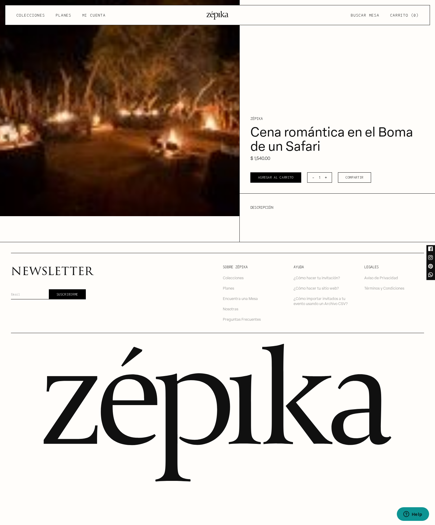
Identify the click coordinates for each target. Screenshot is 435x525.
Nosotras (230, 308)
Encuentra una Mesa (240, 298)
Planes (63, 15)
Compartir (354, 177)
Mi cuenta (94, 15)
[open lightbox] (119, 108)
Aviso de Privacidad (381, 277)
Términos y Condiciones (384, 287)
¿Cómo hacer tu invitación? (317, 277)
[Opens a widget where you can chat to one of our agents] (413, 514)
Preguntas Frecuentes (242, 319)
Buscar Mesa (365, 15)
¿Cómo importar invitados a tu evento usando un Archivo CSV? (321, 301)
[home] (217, 15)
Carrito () (404, 15)
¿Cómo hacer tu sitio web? (316, 287)
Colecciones (30, 15)
